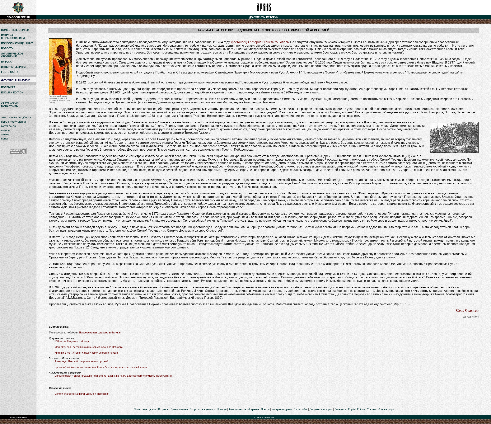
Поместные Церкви (145, 409)
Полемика (340, 409)
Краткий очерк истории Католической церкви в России (86, 352)
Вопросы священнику (202, 409)
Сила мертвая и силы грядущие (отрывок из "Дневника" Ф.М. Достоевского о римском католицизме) (113, 375)
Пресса (265, 409)
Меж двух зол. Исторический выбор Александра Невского (89, 347)
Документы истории (321, 409)
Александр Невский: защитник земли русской (81, 361)
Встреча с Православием (173, 409)
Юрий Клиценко (467, 310)
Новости (222, 409)
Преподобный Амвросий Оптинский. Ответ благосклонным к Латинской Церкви (101, 367)
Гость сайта (300, 409)
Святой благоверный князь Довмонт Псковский (82, 393)
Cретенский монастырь (380, 409)
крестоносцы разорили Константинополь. (260, 42)
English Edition (356, 409)
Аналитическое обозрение (244, 409)
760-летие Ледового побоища (72, 341)
